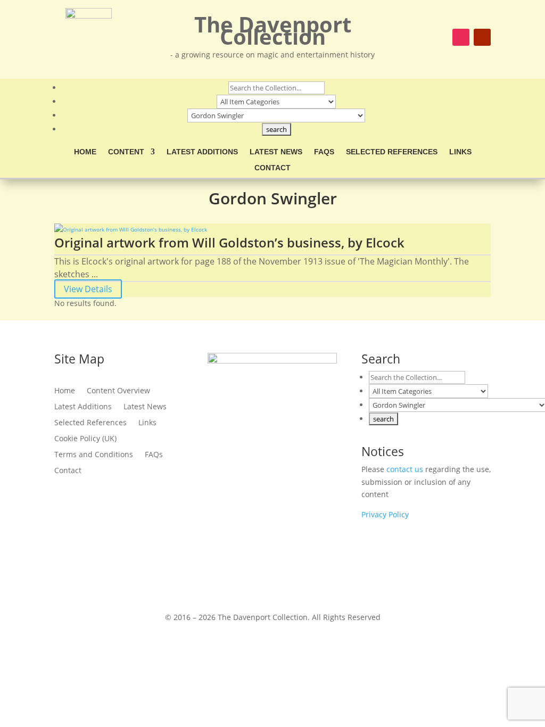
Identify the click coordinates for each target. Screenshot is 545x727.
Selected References (391, 152)
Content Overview (118, 391)
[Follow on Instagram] (460, 37)
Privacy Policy (385, 514)
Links (460, 152)
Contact (272, 168)
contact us (404, 469)
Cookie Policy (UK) (85, 439)
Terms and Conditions (93, 455)
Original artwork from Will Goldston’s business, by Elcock (229, 242)
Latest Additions (202, 152)
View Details (88, 289)
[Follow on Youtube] (482, 37)
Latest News (276, 152)
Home (85, 152)
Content (126, 152)
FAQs (324, 152)
